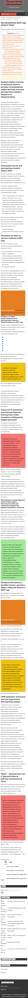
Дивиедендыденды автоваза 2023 (11, 621)
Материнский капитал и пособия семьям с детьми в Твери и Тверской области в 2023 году (12, 69)
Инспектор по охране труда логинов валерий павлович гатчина (12, 312)
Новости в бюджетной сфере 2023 (17, 874)
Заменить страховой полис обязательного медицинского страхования (15, 923)
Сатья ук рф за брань (13, 866)
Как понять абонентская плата (16, 901)
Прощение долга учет (13, 942)
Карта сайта (4, 969)
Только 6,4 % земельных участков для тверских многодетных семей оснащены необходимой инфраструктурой (13, 56)
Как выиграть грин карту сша (15, 870)
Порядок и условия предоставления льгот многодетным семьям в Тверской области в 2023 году (14, 51)
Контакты (3, 972)
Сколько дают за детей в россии (16, 948)
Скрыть (17, 33)
